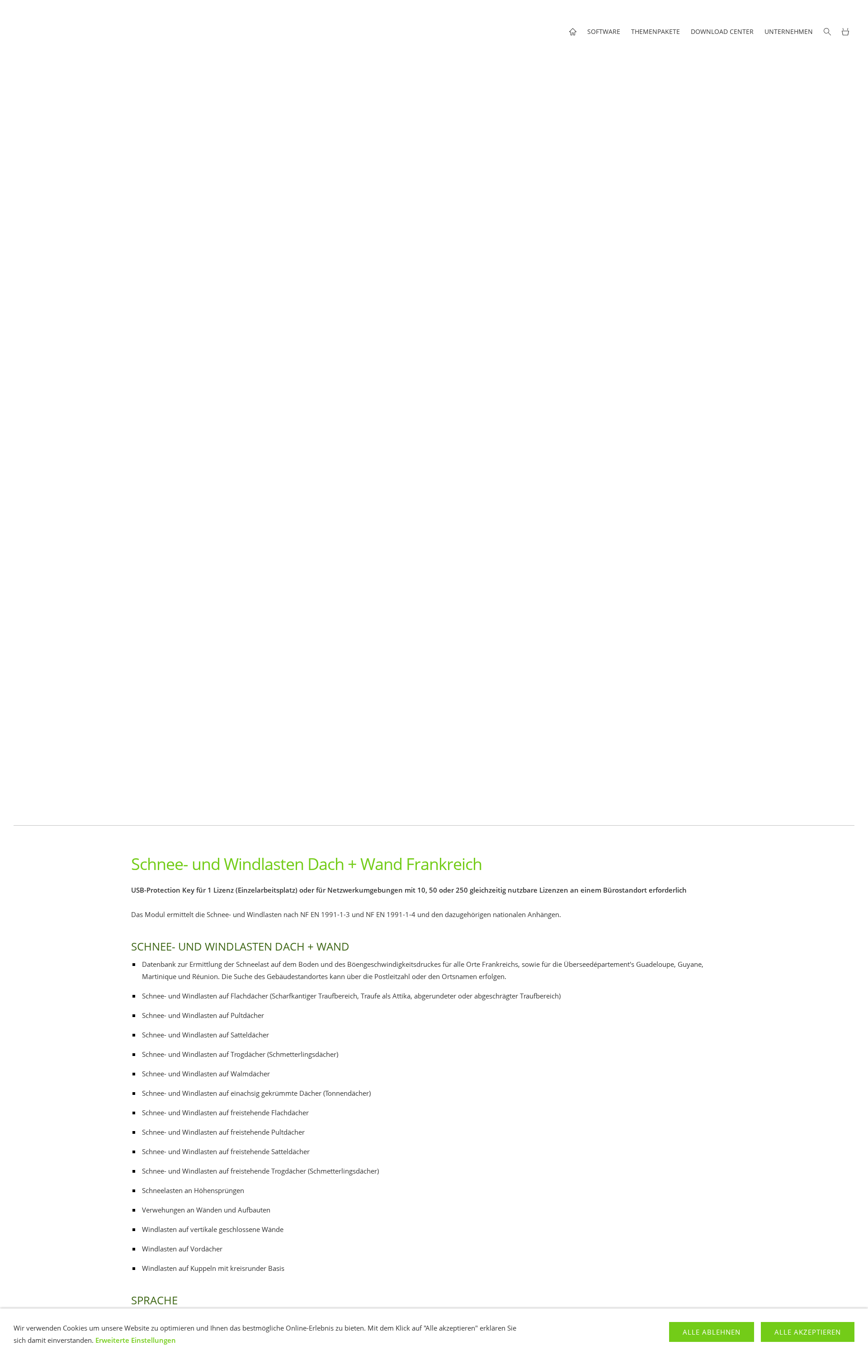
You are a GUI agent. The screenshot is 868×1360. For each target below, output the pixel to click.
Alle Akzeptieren (807, 1331)
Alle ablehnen (712, 1331)
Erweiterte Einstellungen (135, 1340)
